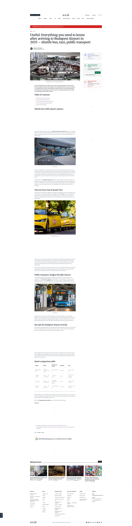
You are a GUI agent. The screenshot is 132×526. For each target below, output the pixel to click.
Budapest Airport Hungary (58, 509)
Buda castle (57, 515)
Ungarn (43, 508)
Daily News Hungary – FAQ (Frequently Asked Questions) (34, 500)
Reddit (68, 499)
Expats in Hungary (58, 504)
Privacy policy (82, 495)
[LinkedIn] (86, 522)
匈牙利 (43, 511)
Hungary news (45, 493)
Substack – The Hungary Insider (72, 503)
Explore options (90, 58)
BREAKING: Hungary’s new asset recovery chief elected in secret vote (48, 26)
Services (78, 18)
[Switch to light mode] (101, 15)
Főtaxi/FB (56, 236)
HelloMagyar (87, 15)
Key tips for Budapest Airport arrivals (44, 102)
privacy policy (92, 74)
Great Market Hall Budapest (58, 512)
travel (43, 432)
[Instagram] (90, 522)
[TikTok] (93, 522)
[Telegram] (97, 522)
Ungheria (44, 510)
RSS (68, 500)
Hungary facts (57, 506)
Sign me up (98, 72)
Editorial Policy (82, 497)
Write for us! (32, 504)
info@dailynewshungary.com (97, 495)
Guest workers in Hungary (58, 502)
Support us (90, 86)
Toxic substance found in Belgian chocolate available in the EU (56, 478)
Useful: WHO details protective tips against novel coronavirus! (38, 478)
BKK (56, 166)
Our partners (32, 503)
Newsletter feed (70, 493)
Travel (50, 18)
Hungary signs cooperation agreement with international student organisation (92, 479)
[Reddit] (99, 522)
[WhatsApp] (95, 522)
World (73, 18)
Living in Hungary (90, 18)
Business (45, 18)
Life (55, 18)
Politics (39, 18)
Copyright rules (83, 493)
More (83, 18)
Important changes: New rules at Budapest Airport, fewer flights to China (52, 425)
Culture (59, 18)
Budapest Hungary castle (60, 513)
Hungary (39, 432)
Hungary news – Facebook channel (70, 506)
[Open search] (99, 15)
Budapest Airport (58, 495)
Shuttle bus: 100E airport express (43, 98)
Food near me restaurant (60, 497)
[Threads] (101, 522)
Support (31, 506)
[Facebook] (88, 522)
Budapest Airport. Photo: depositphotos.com (55, 81)
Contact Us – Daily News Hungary (35, 497)
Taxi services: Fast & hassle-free (43, 99)
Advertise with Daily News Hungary (83, 500)
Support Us (94, 15)
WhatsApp (69, 495)
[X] (92, 522)
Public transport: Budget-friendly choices (45, 101)
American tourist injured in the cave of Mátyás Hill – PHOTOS (74, 478)
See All (100, 461)
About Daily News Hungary (33, 494)
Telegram (69, 497)
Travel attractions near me (59, 500)
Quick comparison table (41, 104)
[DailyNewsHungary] (66, 15)
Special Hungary (66, 18)
